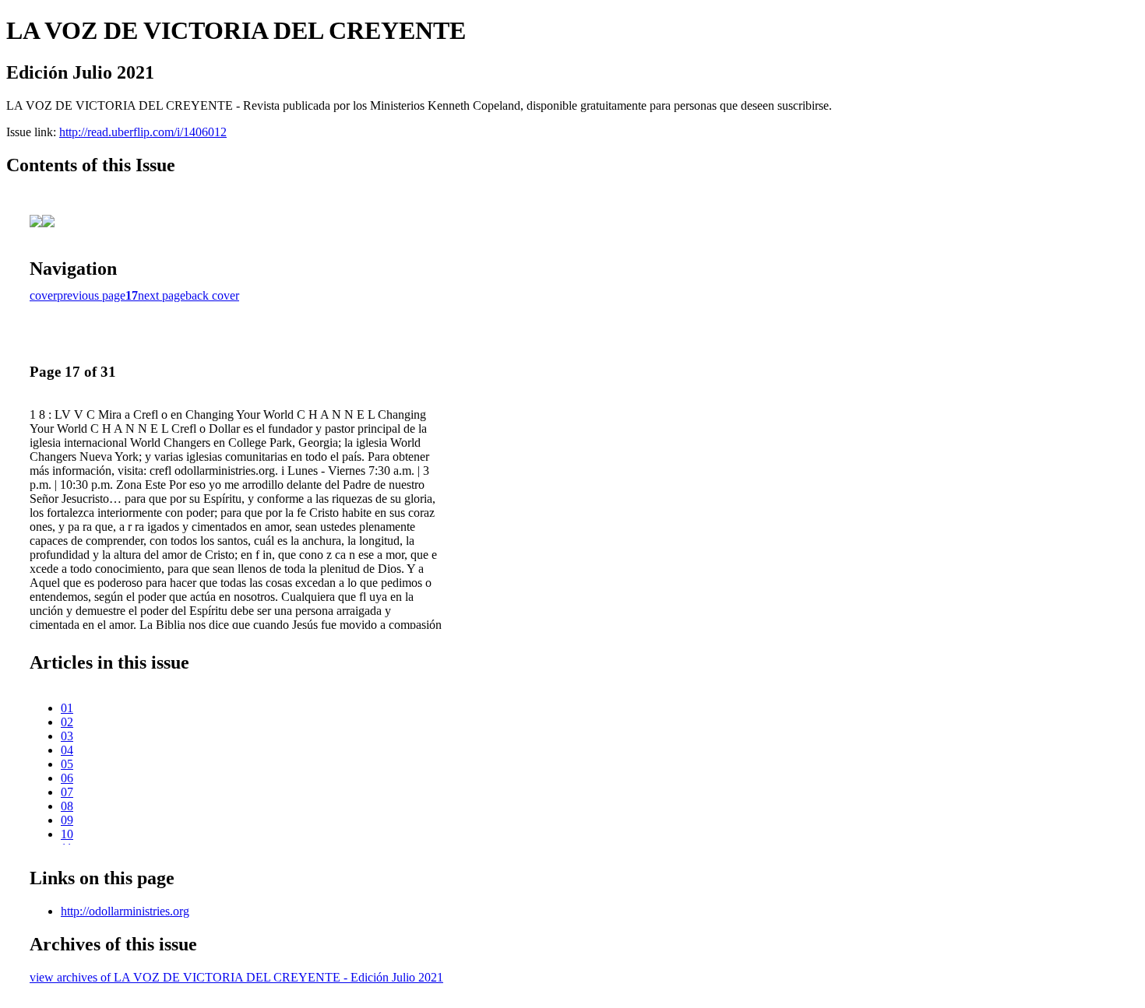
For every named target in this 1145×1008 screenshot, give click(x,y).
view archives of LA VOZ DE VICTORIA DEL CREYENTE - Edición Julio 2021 (236, 977)
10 (67, 834)
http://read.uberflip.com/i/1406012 (143, 132)
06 (67, 778)
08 (67, 806)
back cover (212, 295)
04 (67, 750)
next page (161, 295)
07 (67, 792)
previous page (91, 295)
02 (67, 722)
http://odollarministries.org (125, 911)
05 (67, 764)
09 (67, 820)
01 (67, 708)
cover (43, 295)
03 (67, 736)
